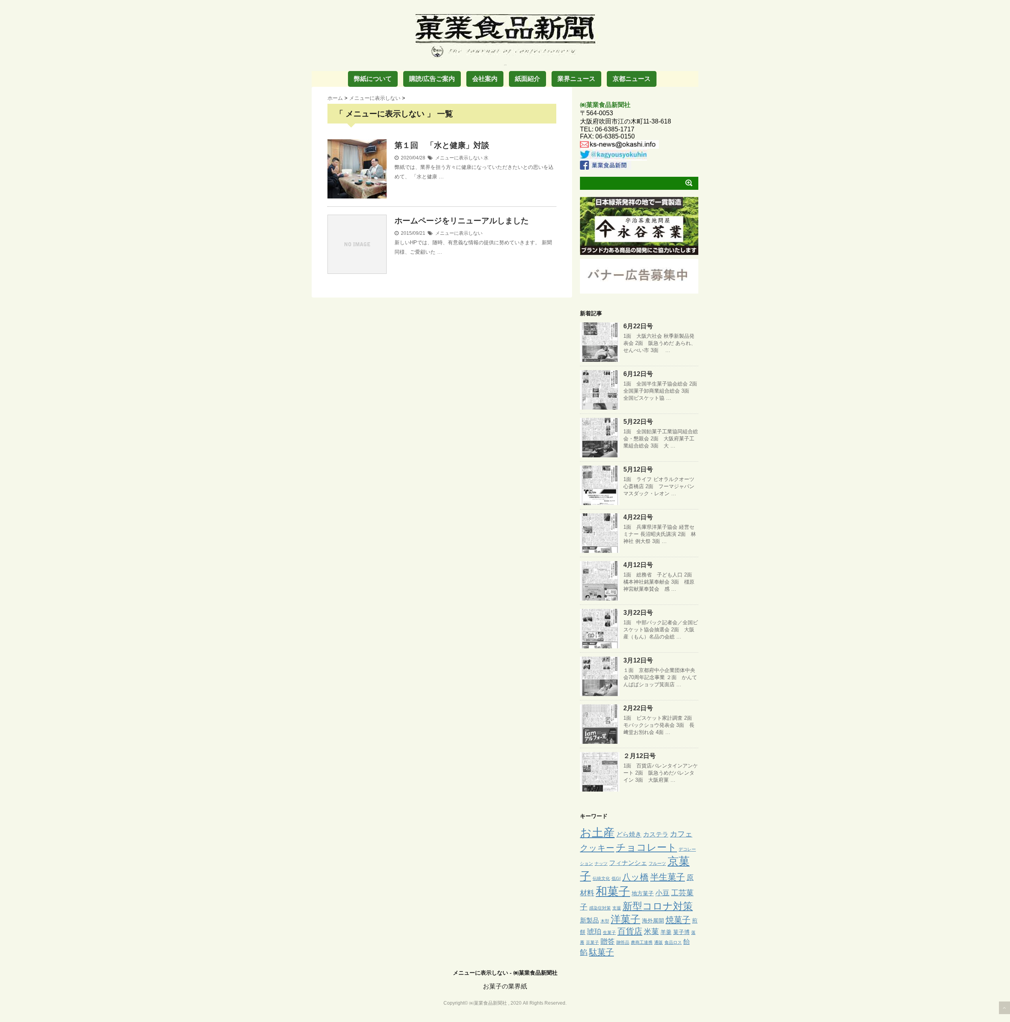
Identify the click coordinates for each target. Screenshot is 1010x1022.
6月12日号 (638, 374)
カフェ (681, 834)
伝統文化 (601, 878)
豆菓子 (592, 942)
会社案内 (485, 78)
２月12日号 (639, 755)
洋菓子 (625, 919)
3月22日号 (638, 612)
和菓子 (613, 891)
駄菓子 (601, 952)
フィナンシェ (628, 862)
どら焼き (629, 834)
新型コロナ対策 (658, 906)
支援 (616, 908)
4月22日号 (638, 517)
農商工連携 (642, 942)
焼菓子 (678, 919)
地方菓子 (643, 893)
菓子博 (681, 932)
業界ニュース (576, 78)
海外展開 (653, 920)
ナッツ (601, 863)
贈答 (607, 941)
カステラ (655, 834)
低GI (616, 878)
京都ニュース (632, 78)
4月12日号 (638, 565)
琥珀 (594, 932)
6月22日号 (638, 326)
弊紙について (373, 78)
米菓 (651, 931)
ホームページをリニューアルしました (462, 220)
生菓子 (609, 932)
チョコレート (646, 847)
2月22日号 (638, 708)
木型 (604, 921)
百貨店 (629, 931)
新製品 (589, 920)
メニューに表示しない (459, 158)
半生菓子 (667, 877)
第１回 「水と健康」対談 (442, 145)
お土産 (597, 832)
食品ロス (673, 942)
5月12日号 (638, 469)
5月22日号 (638, 421)
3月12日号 (638, 660)
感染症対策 (600, 908)
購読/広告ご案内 (432, 78)
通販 (658, 942)
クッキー (597, 848)
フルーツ (657, 863)
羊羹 (665, 932)
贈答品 (622, 942)
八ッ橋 (635, 877)
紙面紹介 (527, 78)
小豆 (662, 893)
